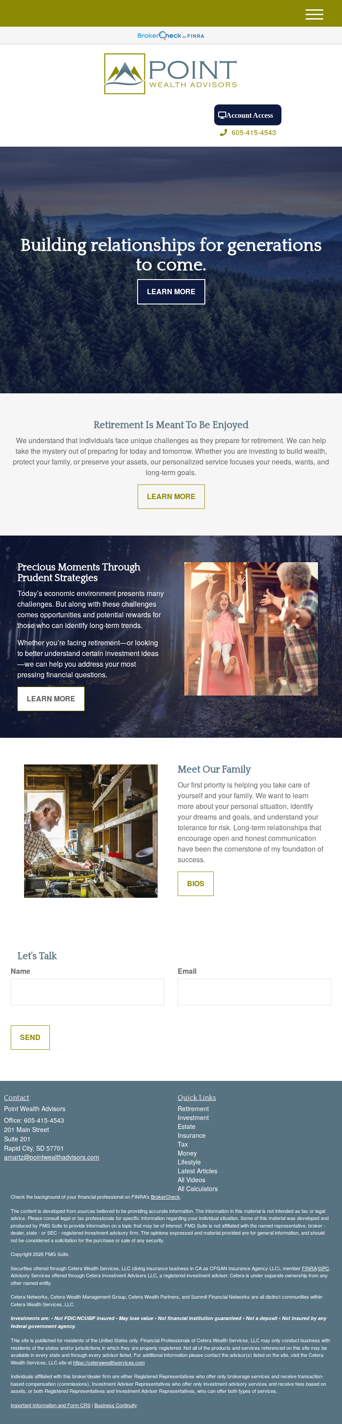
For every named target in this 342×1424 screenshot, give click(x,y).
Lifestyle (189, 1161)
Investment (193, 1117)
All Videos (191, 1179)
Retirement (193, 1108)
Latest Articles (197, 1170)
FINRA (309, 1268)
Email (187, 971)
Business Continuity (115, 1404)
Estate (186, 1126)
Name (20, 971)
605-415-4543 (254, 132)
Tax (183, 1144)
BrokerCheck (165, 1196)
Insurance (192, 1135)
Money (187, 1152)
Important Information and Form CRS (50, 1404)
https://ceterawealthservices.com (109, 1362)
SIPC (323, 1268)
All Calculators (198, 1188)
